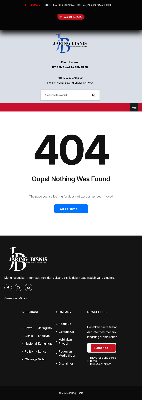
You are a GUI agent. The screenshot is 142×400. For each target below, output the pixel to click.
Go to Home (68, 209)
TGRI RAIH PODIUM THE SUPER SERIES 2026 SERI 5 (73, 5)
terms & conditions (100, 364)
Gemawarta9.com (16, 298)
